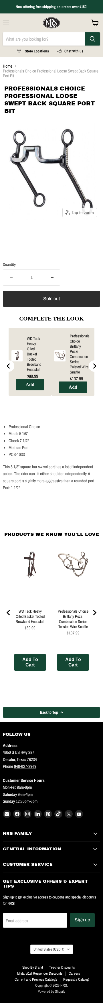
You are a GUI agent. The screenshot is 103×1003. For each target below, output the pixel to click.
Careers (74, 973)
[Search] (92, 39)
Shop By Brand (32, 967)
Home (7, 66)
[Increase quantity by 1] (52, 278)
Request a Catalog (76, 979)
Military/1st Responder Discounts (39, 973)
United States (48, 949)
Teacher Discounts (62, 967)
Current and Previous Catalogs (36, 979)
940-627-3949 (25, 766)
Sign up (82, 919)
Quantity (9, 264)
